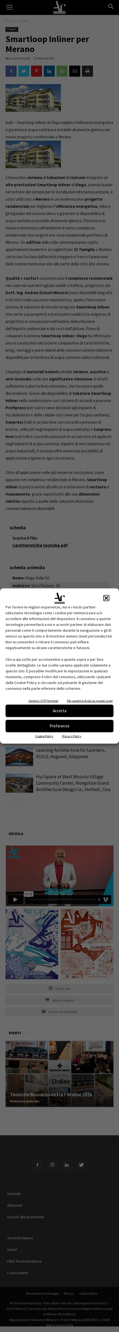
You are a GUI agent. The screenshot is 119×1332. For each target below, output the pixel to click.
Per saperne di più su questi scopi (90, 700)
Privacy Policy (71, 736)
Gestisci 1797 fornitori (43, 700)
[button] (106, 598)
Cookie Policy (44, 736)
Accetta (59, 710)
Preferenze (59, 726)
